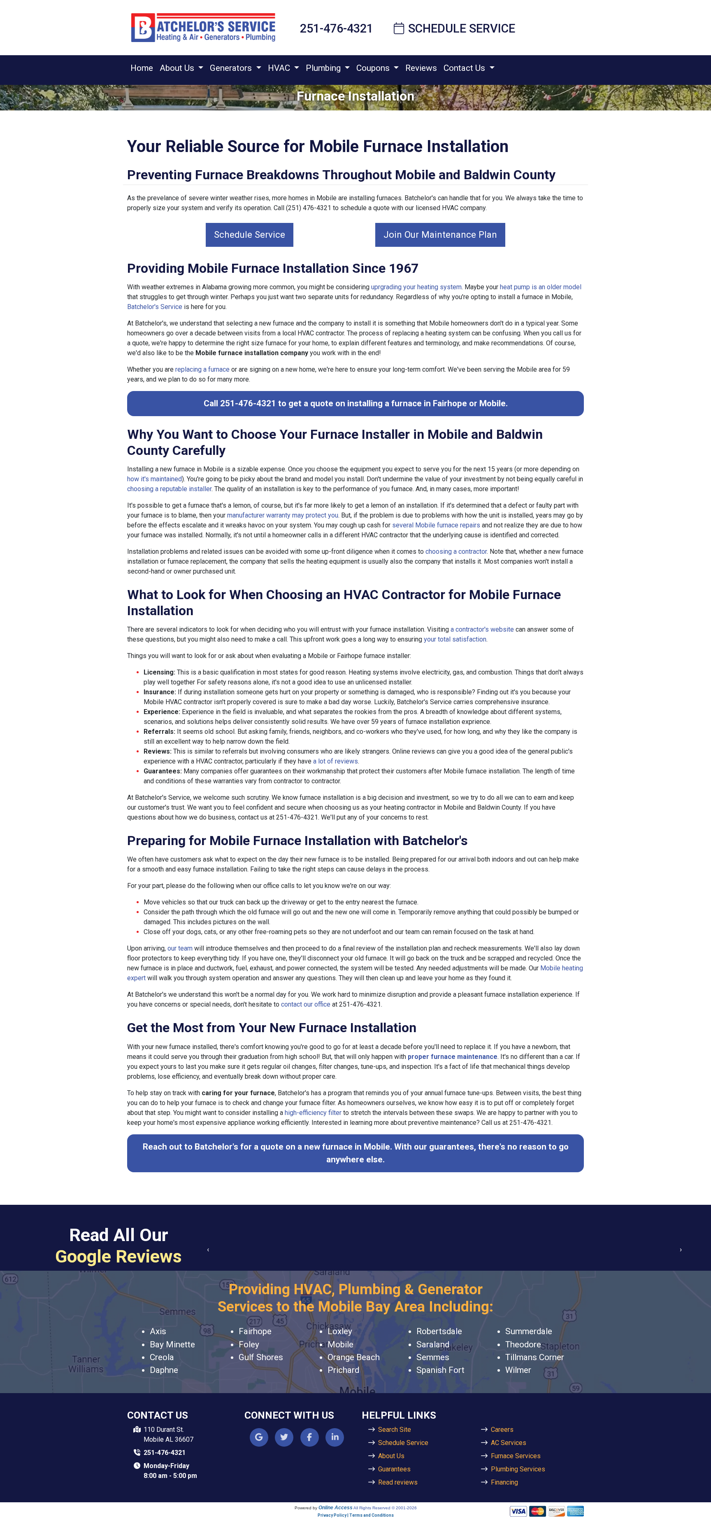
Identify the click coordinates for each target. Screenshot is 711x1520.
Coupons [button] (374, 68)
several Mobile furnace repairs (436, 525)
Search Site (394, 1429)
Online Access (335, 1508)
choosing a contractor (456, 551)
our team (180, 948)
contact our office (305, 1004)
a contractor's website (482, 629)
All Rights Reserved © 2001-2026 (385, 1508)
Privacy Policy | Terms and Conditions (356, 1515)
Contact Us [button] (465, 68)
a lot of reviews (335, 761)
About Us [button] (178, 68)
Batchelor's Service (154, 307)
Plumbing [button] (324, 68)
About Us (391, 1456)
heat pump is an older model (540, 287)
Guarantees (394, 1469)
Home (141, 68)
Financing (504, 1482)
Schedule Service (461, 28)
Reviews (421, 68)
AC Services (508, 1443)
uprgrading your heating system (416, 287)
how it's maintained (154, 479)
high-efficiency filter (313, 1113)
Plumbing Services (518, 1469)
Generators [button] (232, 68)
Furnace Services (516, 1456)
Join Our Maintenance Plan (440, 234)
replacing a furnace (202, 369)
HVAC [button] (280, 68)
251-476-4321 (336, 28)
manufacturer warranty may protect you (282, 515)
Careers (502, 1429)
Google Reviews (118, 1256)
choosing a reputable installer (169, 489)
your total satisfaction (455, 639)
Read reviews (398, 1482)
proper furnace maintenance (452, 1057)
